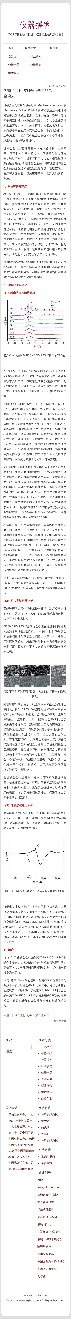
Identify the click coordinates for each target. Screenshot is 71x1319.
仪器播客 (35, 25)
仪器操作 (13, 56)
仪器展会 (35, 64)
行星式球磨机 (49, 1114)
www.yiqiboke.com (35, 1295)
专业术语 (46, 1079)
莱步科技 (46, 1163)
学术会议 (13, 73)
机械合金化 (19, 1015)
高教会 (41, 1276)
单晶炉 (54, 1217)
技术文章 (30, 48)
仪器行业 (55, 1231)
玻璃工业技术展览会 (49, 1239)
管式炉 (45, 1121)
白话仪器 (46, 1098)
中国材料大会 (45, 1254)
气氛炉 (45, 1134)
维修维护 (52, 48)
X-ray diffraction (48, 1187)
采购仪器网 (48, 1156)
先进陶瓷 (42, 1231)
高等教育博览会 (47, 1269)
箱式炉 (45, 1127)
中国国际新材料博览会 (51, 1261)
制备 (29, 1015)
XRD (40, 1180)
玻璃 (40, 1224)
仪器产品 (13, 64)
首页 (11, 48)
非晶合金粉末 (41, 1015)
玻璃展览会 (44, 1246)
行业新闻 (35, 56)
